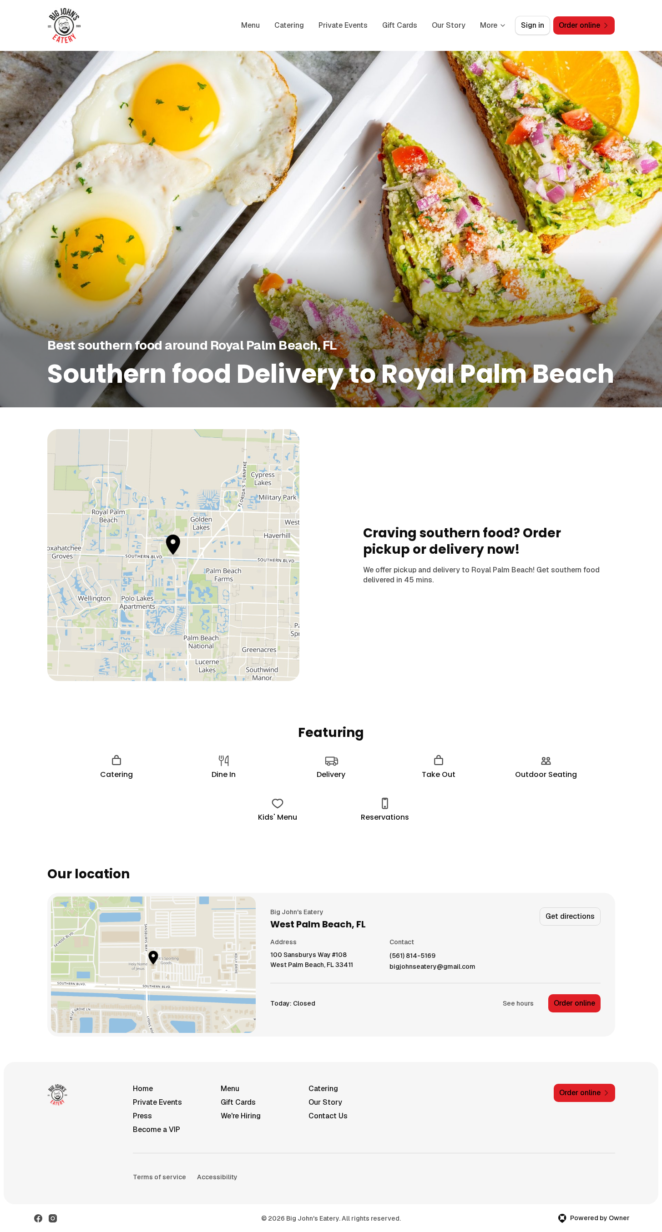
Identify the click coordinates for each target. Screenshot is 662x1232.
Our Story (448, 25)
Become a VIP (156, 1129)
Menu (250, 25)
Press (142, 1116)
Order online (574, 1003)
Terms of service (159, 1177)
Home (143, 1088)
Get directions (570, 916)
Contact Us (328, 1116)
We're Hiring (241, 1116)
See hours (518, 1003)
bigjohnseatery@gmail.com (432, 966)
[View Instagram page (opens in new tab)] (52, 1218)
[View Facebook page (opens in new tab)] (38, 1218)
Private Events (343, 25)
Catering (289, 25)
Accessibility (217, 1177)
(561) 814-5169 (412, 956)
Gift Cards (399, 25)
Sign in (532, 25)
